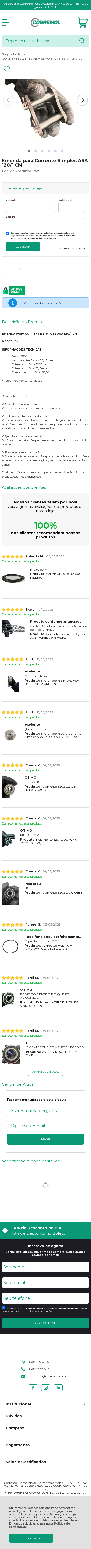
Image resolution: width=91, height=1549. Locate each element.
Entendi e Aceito (31, 1538)
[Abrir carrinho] (82, 22)
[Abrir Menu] (5, 22)
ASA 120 (77, 58)
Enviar (45, 1139)
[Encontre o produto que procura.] (82, 41)
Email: (10, 216)
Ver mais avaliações (45, 1071)
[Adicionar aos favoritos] (7, 69)
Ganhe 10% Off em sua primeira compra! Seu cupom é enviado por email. (45, 1253)
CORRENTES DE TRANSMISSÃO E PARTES (34, 58)
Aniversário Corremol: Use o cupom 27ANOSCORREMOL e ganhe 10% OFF (45, 5)
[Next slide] (82, 100)
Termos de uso (36, 1308)
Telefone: (65, 200)
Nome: (11, 200)
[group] (45, 1231)
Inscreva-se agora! (45, 1246)
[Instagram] (45, 1391)
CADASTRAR (45, 1323)
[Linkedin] (58, 1391)
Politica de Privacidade (63, 1308)
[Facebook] (33, 1391)
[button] (29, 151)
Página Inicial (12, 54)
